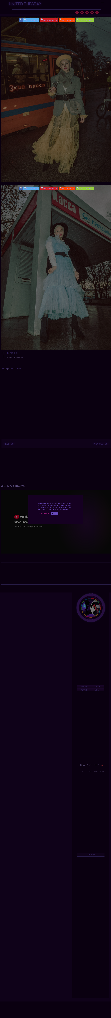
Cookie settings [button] (43, 514)
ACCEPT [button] (54, 513)
